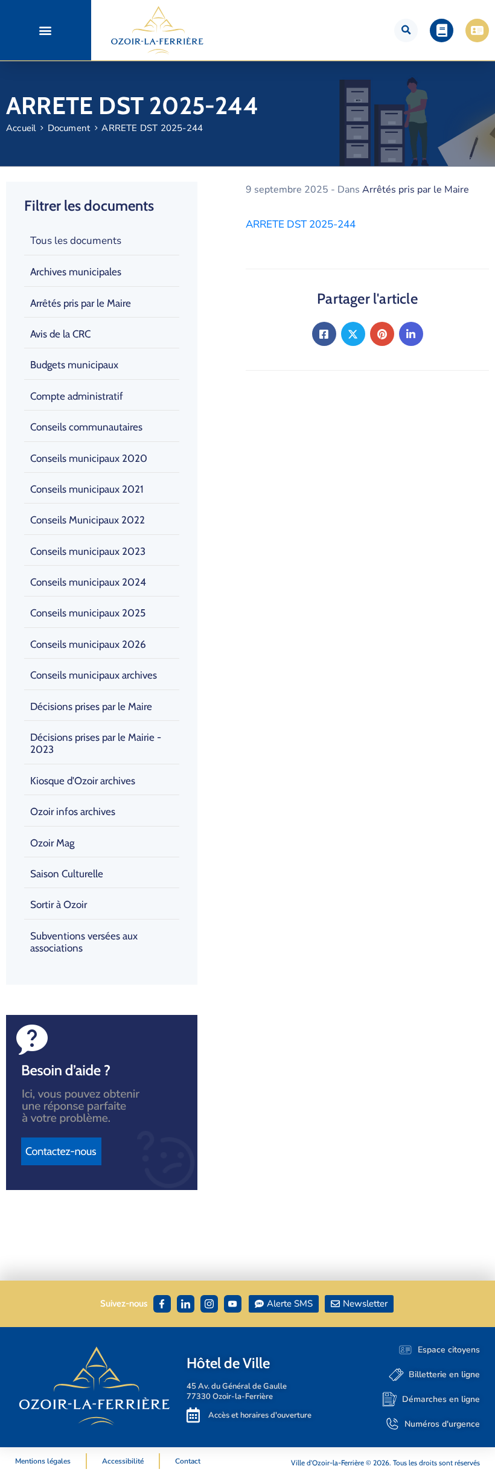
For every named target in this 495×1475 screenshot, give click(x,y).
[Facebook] (324, 334)
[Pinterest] (382, 334)
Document (69, 128)
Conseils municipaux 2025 (87, 613)
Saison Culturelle (66, 874)
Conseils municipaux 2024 (88, 582)
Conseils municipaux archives (93, 675)
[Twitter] (353, 334)
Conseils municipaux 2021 (87, 489)
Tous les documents (75, 241)
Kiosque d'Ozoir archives (82, 781)
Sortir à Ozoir (58, 904)
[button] (46, 30)
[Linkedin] (411, 334)
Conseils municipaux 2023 (87, 551)
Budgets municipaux (74, 365)
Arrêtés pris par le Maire (80, 303)
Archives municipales (75, 272)
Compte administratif (76, 396)
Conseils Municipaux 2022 (87, 520)
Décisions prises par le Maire (91, 706)
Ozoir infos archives (72, 811)
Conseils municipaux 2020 (88, 458)
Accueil (21, 128)
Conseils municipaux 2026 (88, 644)
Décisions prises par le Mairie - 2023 (95, 743)
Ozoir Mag (52, 843)
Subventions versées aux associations (84, 942)
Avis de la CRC (60, 334)
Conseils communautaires (86, 427)
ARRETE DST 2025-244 (301, 224)
